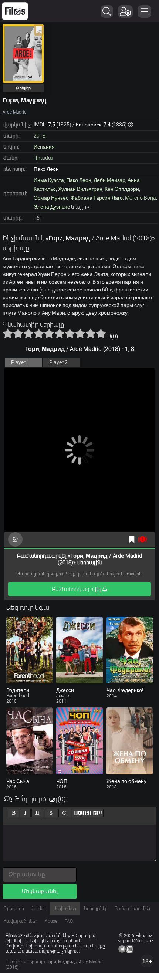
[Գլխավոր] (15, 11)
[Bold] (13, 813)
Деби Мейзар (109, 180)
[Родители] (29, 650)
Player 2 (58, 362)
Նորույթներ (96, 908)
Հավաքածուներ (20, 921)
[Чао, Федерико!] (129, 650)
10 (101, 333)
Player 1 (20, 362)
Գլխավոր (14, 908)
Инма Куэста (49, 180)
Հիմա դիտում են (132, 908)
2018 (39, 136)
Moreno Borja (140, 198)
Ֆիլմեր (38, 908)
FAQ (69, 921)
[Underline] (37, 813)
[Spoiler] (88, 813)
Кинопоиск (88, 125)
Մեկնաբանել (40, 891)
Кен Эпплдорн (122, 189)
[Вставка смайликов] (64, 813)
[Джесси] (79, 650)
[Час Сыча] (29, 740)
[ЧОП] (79, 740)
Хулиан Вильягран (80, 189)
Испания (44, 147)
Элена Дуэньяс (52, 207)
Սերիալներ (64, 908)
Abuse (51, 921)
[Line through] (51, 813)
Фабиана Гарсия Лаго (97, 198)
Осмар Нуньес (51, 198)
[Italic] (25, 813)
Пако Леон (78, 180)
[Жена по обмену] (129, 740)
